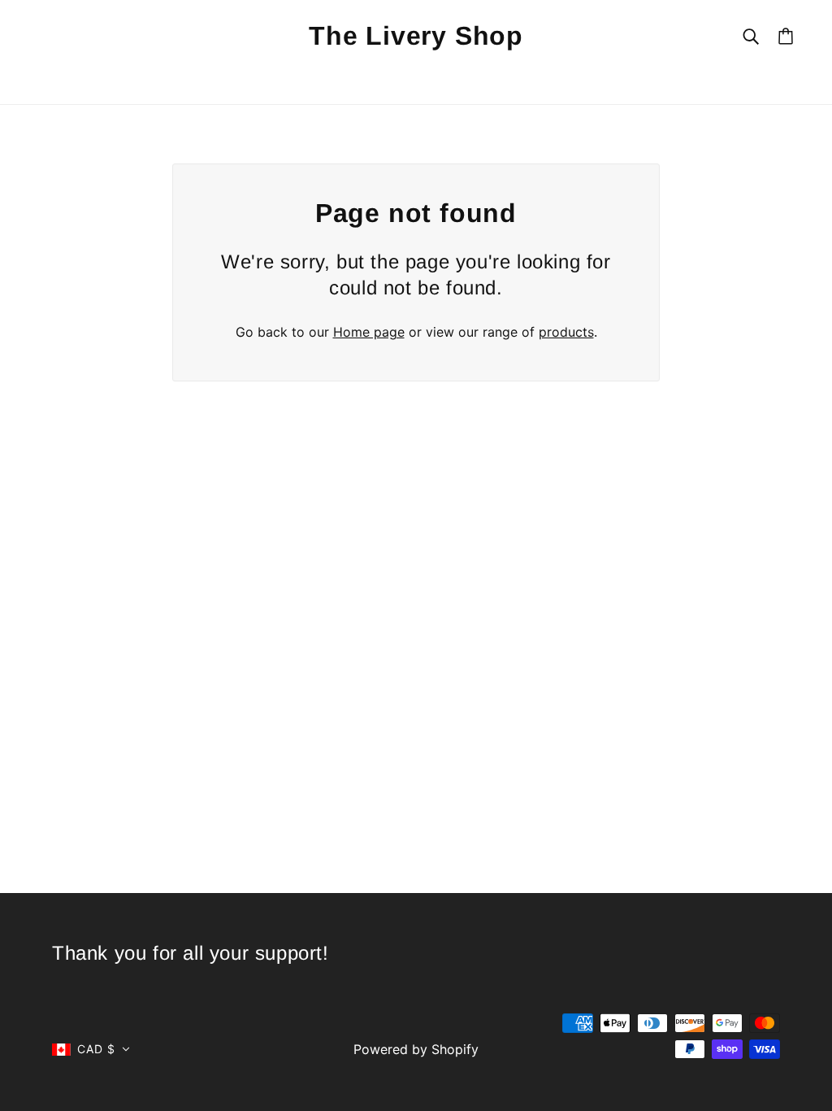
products (566, 332)
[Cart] (785, 36)
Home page (369, 332)
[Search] (751, 35)
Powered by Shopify (416, 1049)
